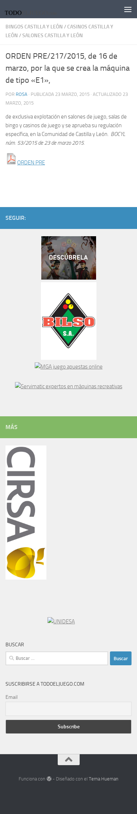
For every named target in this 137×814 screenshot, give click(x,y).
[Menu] (128, 9)
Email (11, 697)
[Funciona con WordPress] (48, 778)
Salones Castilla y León (52, 35)
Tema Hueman (103, 779)
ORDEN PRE (31, 162)
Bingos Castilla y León (34, 27)
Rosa (21, 94)
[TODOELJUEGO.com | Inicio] (41, 9)
